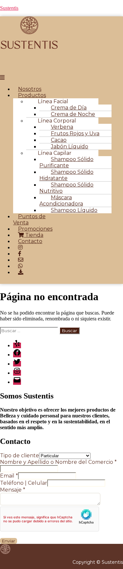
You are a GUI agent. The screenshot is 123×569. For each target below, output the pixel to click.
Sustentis (9, 8)
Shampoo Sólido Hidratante (66, 175)
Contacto (30, 241)
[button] (31, 78)
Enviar (8, 541)
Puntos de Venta (29, 219)
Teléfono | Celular (23, 483)
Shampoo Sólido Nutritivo (66, 188)
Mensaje (12, 490)
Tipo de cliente (19, 455)
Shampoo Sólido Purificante (66, 162)
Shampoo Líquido (74, 210)
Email (9, 476)
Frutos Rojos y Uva (75, 133)
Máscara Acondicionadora (61, 200)
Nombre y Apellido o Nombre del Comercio (58, 462)
